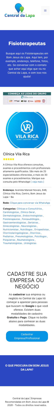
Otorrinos (35, 232)
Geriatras (33, 222)
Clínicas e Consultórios (29, 208)
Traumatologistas (13, 243)
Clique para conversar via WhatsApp (30, 202)
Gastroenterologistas (15, 222)
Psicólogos (41, 236)
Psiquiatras (9, 239)
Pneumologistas (24, 236)
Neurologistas (29, 226)
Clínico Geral (28, 212)
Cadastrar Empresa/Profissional (27, 336)
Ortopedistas (41, 229)
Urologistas (30, 243)
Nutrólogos (26, 229)
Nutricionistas (11, 229)
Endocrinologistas (33, 215)
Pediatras (8, 236)
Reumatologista (26, 239)
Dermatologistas (12, 215)
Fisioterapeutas (12, 219)
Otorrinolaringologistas (16, 232)
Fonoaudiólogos (31, 219)
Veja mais (37, 181)
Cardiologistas (11, 212)
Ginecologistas (11, 226)
